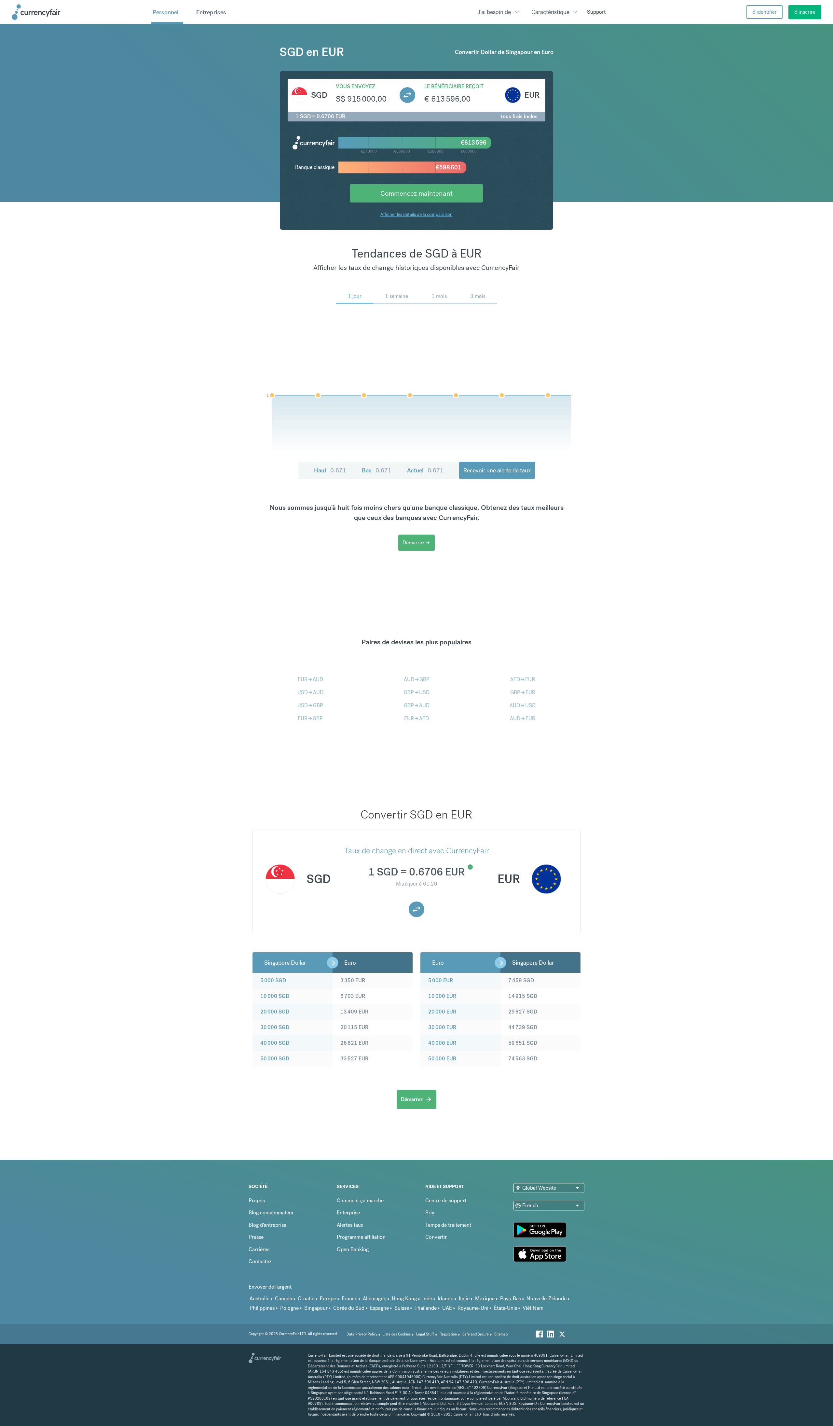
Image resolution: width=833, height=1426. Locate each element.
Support (596, 11)
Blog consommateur (271, 1212)
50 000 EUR (442, 1058)
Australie (259, 1298)
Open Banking (353, 1249)
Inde (427, 1298)
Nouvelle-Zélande (546, 1298)
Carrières (259, 1249)
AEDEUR (522, 679)
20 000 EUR (442, 1011)
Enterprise (348, 1212)
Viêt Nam (533, 1308)
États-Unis (505, 1308)
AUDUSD (523, 705)
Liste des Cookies (397, 1334)
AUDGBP (417, 679)
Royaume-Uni (472, 1308)
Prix (429, 1212)
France (349, 1298)
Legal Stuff (425, 1334)
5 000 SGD (273, 980)
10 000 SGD (274, 996)
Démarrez (416, 542)
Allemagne (374, 1298)
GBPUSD (417, 692)
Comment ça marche (360, 1200)
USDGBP (310, 705)
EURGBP (310, 718)
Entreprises (211, 12)
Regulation (448, 1334)
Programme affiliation (361, 1237)
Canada (283, 1298)
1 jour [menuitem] (355, 296)
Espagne (379, 1308)
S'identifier (764, 11)
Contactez (260, 1261)
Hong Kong (404, 1298)
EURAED (416, 718)
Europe (328, 1298)
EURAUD (310, 679)
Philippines (262, 1308)
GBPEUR (522, 692)
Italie (464, 1298)
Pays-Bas (510, 1298)
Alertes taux (350, 1225)
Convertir (436, 1237)
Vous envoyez (355, 86)
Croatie (306, 1298)
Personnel (166, 12)
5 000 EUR (440, 980)
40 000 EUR (442, 1043)
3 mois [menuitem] (477, 296)
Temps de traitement (448, 1225)
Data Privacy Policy (362, 1334)
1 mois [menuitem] (439, 296)
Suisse (401, 1308)
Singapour (316, 1308)
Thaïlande (426, 1308)
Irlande (445, 1298)
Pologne (289, 1308)
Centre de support (445, 1200)
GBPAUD (417, 705)
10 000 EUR (442, 996)
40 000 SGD (274, 1043)
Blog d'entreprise (267, 1225)
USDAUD (310, 692)
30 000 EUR (442, 1027)
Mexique (485, 1298)
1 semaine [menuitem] (396, 296)
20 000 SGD (274, 1011)
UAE (447, 1308)
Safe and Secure (475, 1334)
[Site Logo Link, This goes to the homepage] (79, 12)
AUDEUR (522, 718)
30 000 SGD (274, 1027)
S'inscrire (804, 11)
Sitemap (501, 1334)
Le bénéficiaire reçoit (454, 86)
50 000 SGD (274, 1058)
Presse (256, 1237)
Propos (257, 1200)
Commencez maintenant (416, 193)
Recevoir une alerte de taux (497, 470)
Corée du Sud (348, 1308)
